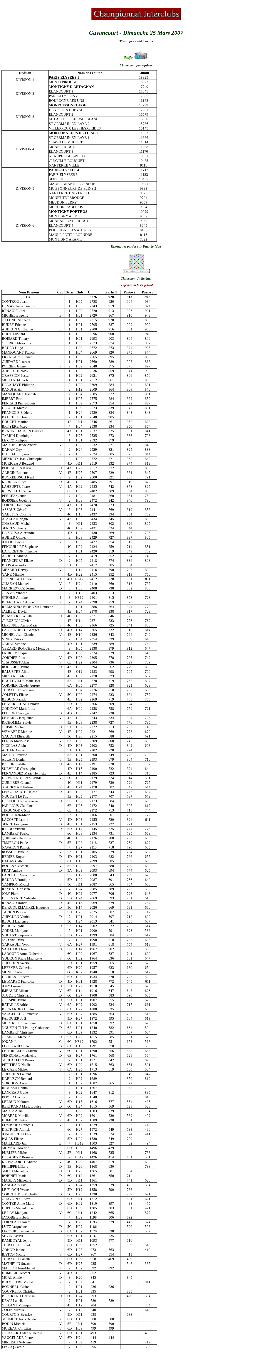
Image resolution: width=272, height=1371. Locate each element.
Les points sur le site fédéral (136, 285)
